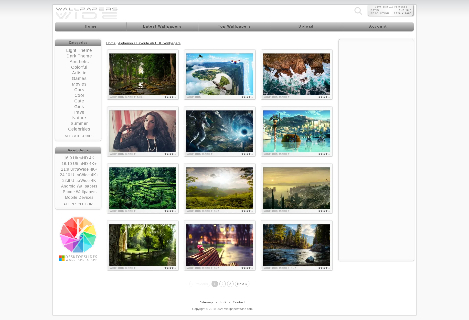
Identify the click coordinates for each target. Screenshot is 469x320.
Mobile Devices (79, 197)
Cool (79, 95)
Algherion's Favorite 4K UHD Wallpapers (149, 43)
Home (111, 43)
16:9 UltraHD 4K (79, 158)
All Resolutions (79, 204)
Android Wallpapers (79, 186)
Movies (79, 84)
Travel (79, 112)
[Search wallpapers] (358, 15)
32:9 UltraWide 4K (79, 180)
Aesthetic (79, 61)
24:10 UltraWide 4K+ (79, 175)
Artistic (79, 72)
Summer (79, 123)
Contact (239, 302)
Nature (79, 117)
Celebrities (79, 129)
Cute (79, 101)
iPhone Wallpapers (79, 192)
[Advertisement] (376, 72)
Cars (79, 89)
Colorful (79, 67)
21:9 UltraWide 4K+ (79, 169)
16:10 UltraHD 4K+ (79, 164)
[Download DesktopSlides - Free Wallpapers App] (78, 238)
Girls (79, 106)
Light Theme (79, 50)
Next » (242, 284)
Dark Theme (79, 56)
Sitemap (206, 302)
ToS (223, 302)
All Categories (79, 136)
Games (79, 78)
